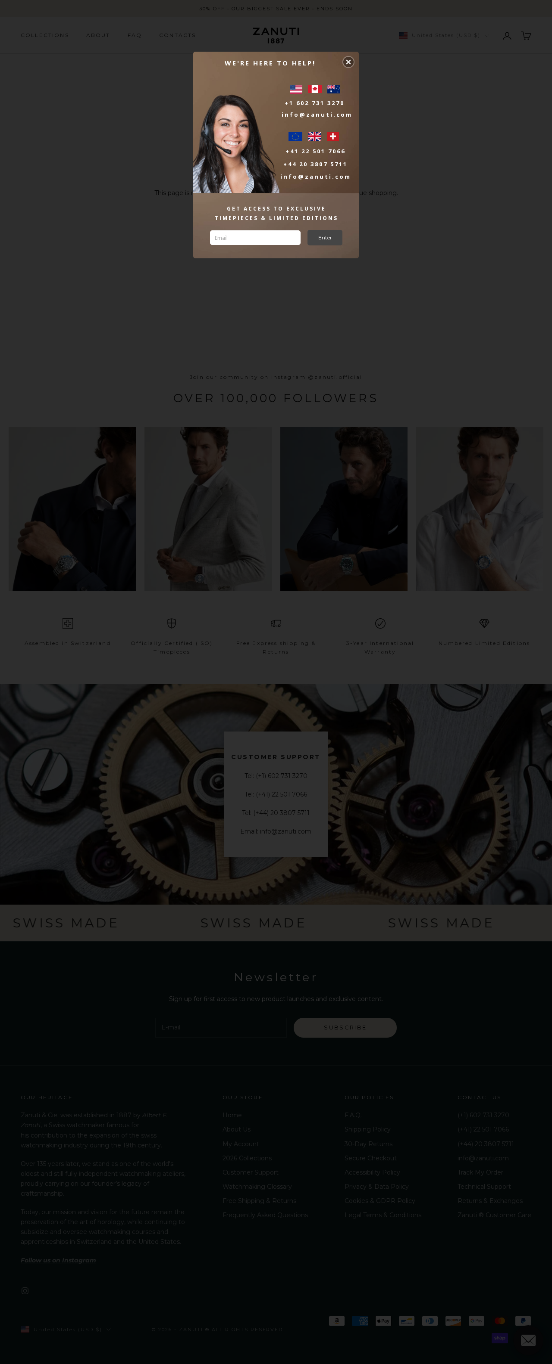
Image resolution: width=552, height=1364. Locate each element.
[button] (348, 62)
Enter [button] (325, 237)
